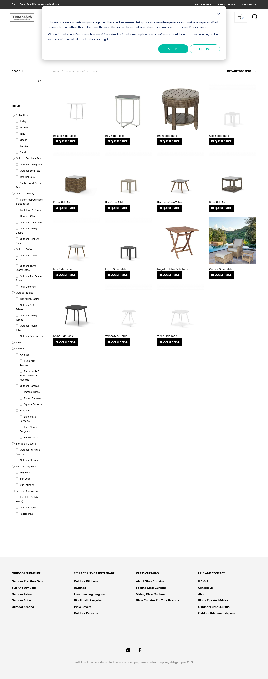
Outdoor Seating (25, 193)
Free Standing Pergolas (89, 594)
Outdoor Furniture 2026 (214, 606)
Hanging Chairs (28, 216)
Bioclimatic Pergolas (88, 600)
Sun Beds (25, 478)
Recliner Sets (27, 176)
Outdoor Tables (24, 292)
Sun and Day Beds (26, 466)
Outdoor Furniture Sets (28, 158)
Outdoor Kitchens (86, 581)
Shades (20, 348)
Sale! (18, 342)
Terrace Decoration (27, 491)
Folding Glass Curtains (151, 587)
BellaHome (203, 5)
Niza (22, 133)
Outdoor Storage (29, 460)
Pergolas (25, 410)
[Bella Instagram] (128, 650)
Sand (23, 152)
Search (39, 81)
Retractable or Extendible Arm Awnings (30, 375)
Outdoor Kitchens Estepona (216, 613)
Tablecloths (26, 513)
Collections (22, 115)
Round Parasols (32, 398)
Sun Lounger (27, 484)
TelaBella (249, 5)
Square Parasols (33, 404)
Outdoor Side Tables (31, 336)
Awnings (24, 354)
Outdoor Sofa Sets (30, 170)
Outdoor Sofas (24, 249)
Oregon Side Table (220, 269)
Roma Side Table (63, 336)
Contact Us (205, 587)
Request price (65, 141)
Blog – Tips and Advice (213, 600)
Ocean (23, 139)
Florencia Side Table (169, 202)
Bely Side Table (114, 135)
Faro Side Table (114, 202)
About (202, 594)
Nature (24, 127)
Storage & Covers (26, 443)
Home (56, 71)
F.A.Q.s (203, 581)
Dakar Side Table (63, 202)
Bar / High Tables (29, 298)
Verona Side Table (116, 336)
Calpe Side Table (219, 135)
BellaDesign (227, 5)
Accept (173, 49)
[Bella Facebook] (139, 650)
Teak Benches (28, 286)
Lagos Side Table (115, 269)
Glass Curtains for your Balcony (157, 600)
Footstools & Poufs (30, 210)
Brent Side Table (167, 135)
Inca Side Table (62, 269)
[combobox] (234, 71)
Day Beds (25, 472)
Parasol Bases (32, 391)
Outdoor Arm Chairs (31, 222)
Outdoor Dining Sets (31, 164)
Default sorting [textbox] (239, 71)
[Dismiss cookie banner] (218, 14)
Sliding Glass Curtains (150, 594)
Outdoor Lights (28, 507)
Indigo (23, 121)
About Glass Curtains (150, 581)
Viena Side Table (167, 336)
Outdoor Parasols (29, 385)
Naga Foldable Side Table (173, 269)
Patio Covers (31, 437)
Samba (24, 145)
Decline (205, 49)
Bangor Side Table (64, 135)
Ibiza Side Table (219, 202)
